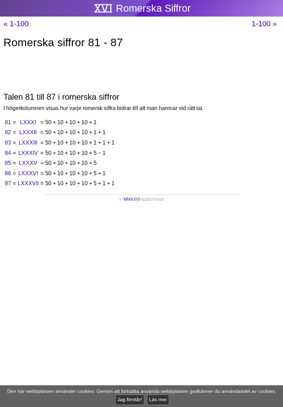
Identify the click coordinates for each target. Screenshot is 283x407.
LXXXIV (28, 153)
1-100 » (264, 23)
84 (8, 153)
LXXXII (28, 132)
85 (8, 163)
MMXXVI (132, 199)
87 (8, 183)
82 (8, 132)
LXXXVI (28, 173)
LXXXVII (28, 183)
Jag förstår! (129, 399)
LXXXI (28, 122)
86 (8, 173)
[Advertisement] (141, 71)
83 (8, 143)
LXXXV (28, 163)
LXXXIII (28, 143)
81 (8, 122)
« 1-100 (16, 23)
